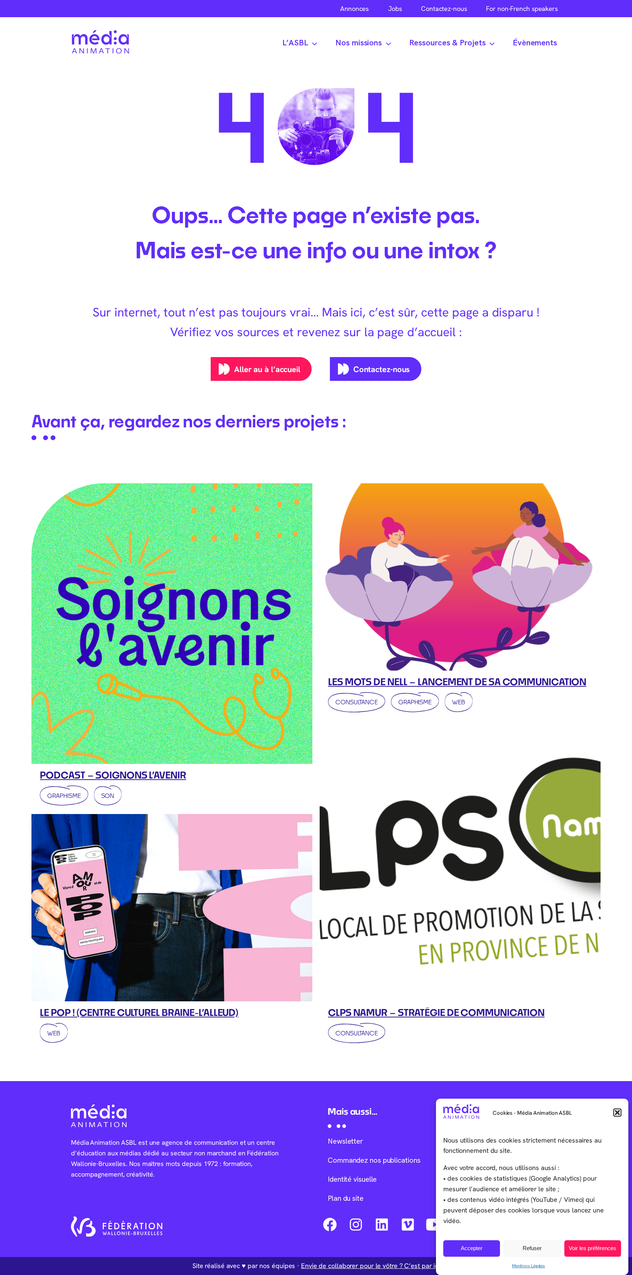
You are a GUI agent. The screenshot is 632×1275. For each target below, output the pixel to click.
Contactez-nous (444, 8)
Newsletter (345, 1141)
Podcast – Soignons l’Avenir (113, 774)
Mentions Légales (528, 1265)
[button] (617, 1112)
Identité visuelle (352, 1179)
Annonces (354, 8)
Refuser (532, 1248)
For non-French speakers (522, 8)
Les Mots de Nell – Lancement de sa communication (457, 681)
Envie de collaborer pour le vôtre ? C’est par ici (370, 1265)
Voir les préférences (592, 1248)
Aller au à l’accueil (267, 369)
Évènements (535, 42)
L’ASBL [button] (295, 42)
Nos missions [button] (358, 42)
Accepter (471, 1248)
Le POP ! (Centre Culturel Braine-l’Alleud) (139, 1012)
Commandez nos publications (374, 1160)
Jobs (395, 8)
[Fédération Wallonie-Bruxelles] (116, 1226)
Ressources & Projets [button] (447, 42)
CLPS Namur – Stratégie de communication (436, 1012)
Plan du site (346, 1198)
